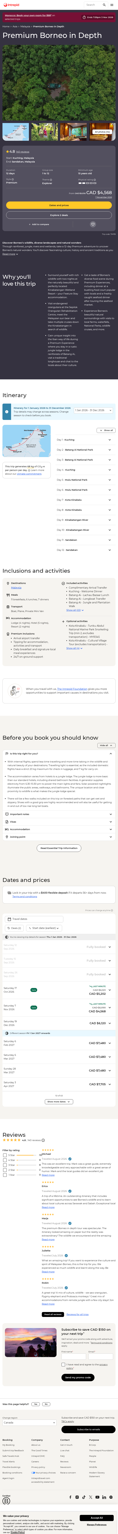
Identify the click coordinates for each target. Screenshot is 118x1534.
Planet (92, 1461)
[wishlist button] (93, 224)
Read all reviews (52, 1314)
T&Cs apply (67, 1421)
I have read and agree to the (87, 1366)
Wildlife (93, 1467)
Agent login (8, 1478)
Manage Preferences (96, 1525)
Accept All (97, 1518)
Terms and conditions (24, 896)
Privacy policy (38, 1467)
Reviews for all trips (77, 1314)
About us (35, 1445)
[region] (58, 1522)
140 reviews (22, 151)
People (92, 1456)
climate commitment (29, 473)
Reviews (64, 1461)
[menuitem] (11, 5)
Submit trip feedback (13, 1450)
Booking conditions (12, 1472)
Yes (35, 1404)
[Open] (43, 1140)
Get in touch (66, 1445)
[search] (92, 5)
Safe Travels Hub (10, 1456)
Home (6, 26)
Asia (15, 26)
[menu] (112, 5)
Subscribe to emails (88, 1429)
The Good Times (39, 1450)
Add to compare (40, 224)
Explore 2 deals (59, 215)
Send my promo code (78, 1377)
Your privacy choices (45, 1472)
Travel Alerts (8, 1461)
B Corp (92, 1445)
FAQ (62, 1456)
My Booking (8, 1445)
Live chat (64, 1450)
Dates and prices (59, 205)
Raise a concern (68, 1472)
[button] (59, 83)
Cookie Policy (17, 1532)
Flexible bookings (11, 1467)
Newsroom (65, 1467)
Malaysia (25, 26)
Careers (35, 1461)
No (46, 1404)
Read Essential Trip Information (59, 848)
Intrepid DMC (38, 1456)
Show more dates (56, 1101)
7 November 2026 (103, 197)
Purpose (94, 1439)
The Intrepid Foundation (101, 1450)
